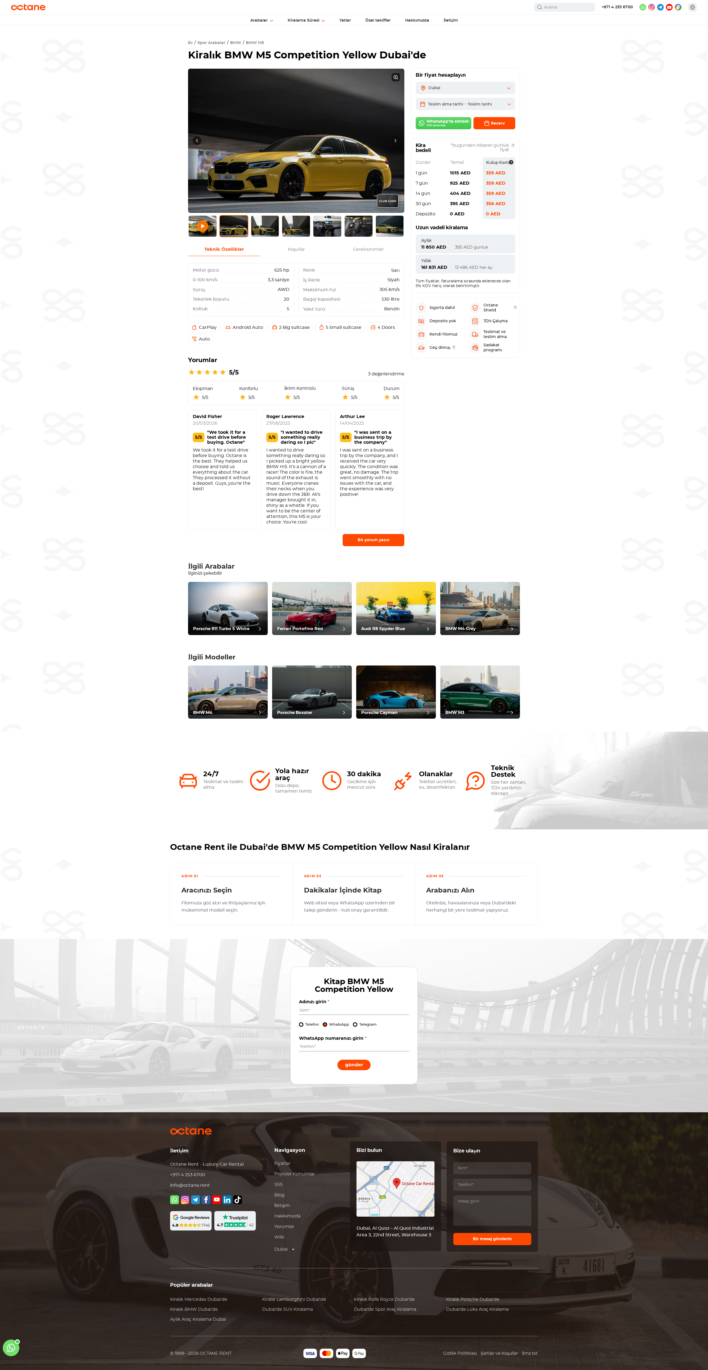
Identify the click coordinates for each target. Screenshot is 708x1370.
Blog (279, 1195)
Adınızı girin (314, 1002)
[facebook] (206, 1199)
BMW (235, 43)
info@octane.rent (190, 1185)
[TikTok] (237, 1199)
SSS (278, 1184)
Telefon (312, 1024)
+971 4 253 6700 (617, 7)
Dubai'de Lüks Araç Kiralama (477, 1309)
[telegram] (660, 7)
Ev (190, 43)
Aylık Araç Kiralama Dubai (198, 1319)
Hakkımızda (287, 1216)
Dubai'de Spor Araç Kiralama (385, 1309)
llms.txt (530, 1353)
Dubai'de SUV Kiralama (287, 1309)
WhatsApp (339, 1024)
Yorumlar (284, 1226)
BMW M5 (255, 43)
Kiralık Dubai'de (198, 1299)
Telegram (368, 1024)
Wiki (279, 1237)
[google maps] (678, 7)
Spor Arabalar (211, 43)
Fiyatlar (282, 1163)
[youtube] (669, 7)
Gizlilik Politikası (460, 1353)
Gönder (354, 1064)
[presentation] (196, 140)
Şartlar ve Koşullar (499, 1353)
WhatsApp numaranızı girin (332, 1038)
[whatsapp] (642, 7)
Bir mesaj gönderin (492, 1239)
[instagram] (651, 7)
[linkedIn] (227, 1199)
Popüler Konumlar (294, 1174)
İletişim (282, 1205)
